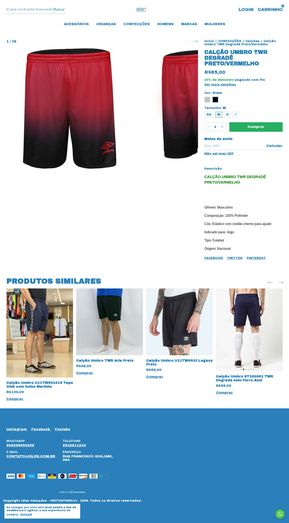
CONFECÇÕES (136, 24)
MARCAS (189, 24)
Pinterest (256, 258)
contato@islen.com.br (30, 456)
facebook (41, 429)
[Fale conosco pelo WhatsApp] (280, 514)
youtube (62, 429)
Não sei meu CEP (219, 153)
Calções (252, 41)
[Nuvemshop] (72, 492)
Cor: (213, 93)
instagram (17, 429)
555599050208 (20, 445)
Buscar (59, 9)
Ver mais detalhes (220, 84)
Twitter (234, 258)
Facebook (213, 258)
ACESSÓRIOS (76, 24)
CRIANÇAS (106, 24)
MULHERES (215, 24)
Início (209, 41)
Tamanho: (215, 108)
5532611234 (74, 445)
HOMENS (165, 24)
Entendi (26, 514)
